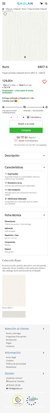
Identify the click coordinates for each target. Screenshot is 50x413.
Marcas (9, 9)
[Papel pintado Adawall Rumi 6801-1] (24, 290)
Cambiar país (8, 101)
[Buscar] (46, 3)
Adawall (17, 9)
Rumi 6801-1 (8, 308)
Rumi (24, 9)
